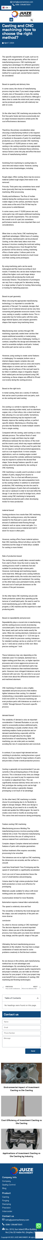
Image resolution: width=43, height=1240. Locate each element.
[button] (11, 19)
